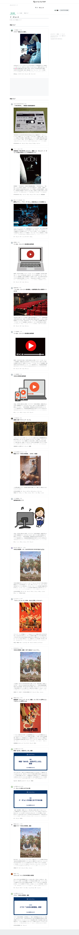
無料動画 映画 (16, 287)
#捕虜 (30, 446)
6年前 (22, 786)
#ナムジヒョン (34, 491)
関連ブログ (26, 13)
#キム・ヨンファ (36, 143)
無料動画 (15, 242)
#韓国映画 (43, 194)
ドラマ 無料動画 (16, 331)
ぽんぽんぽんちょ (17, 648)
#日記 (15, 642)
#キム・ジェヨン (42, 591)
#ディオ (28, 491)
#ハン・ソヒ (34, 492)
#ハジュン (27, 282)
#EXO (21, 818)
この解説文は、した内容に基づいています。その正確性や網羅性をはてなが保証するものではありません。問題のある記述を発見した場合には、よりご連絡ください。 (16, 20)
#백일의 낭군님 (22, 593)
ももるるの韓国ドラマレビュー (19, 451)
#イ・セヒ (22, 282)
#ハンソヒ (40, 491)
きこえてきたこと (17, 598)
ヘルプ (60, 35)
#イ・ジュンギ (23, 236)
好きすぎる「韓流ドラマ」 (18, 547)
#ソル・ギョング (29, 143)
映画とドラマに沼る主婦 (18, 200)
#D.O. (35, 743)
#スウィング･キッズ (38, 642)
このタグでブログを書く (64, 10)
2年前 (25, 103)
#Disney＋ (16, 73)
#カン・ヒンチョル (23, 642)
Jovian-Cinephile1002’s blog (19, 103)
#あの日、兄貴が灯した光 (19, 780)
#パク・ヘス (22, 887)
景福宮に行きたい (17, 697)
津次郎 (15, 873)
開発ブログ (64, 35)
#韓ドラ (20, 692)
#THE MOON (16, 143)
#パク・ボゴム (29, 236)
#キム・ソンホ (41, 492)
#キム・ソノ (21, 492)
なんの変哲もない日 (17, 748)
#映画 (18, 642)
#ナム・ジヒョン (23, 412)
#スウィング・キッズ (22, 743)
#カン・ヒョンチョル (30, 887)
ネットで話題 (19, 13)
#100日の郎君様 (17, 491)
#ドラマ (20, 73)
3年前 (24, 200)
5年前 (21, 648)
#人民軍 (20, 446)
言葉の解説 (13, 13)
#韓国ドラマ (16, 492)
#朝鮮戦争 (16, 446)
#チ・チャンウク (32, 73)
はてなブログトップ (54, 36)
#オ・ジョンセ (38, 887)
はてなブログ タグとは (54, 35)
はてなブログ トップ (14, 5)
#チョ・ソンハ (16, 412)
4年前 (21, 374)
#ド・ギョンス (25, 73)
